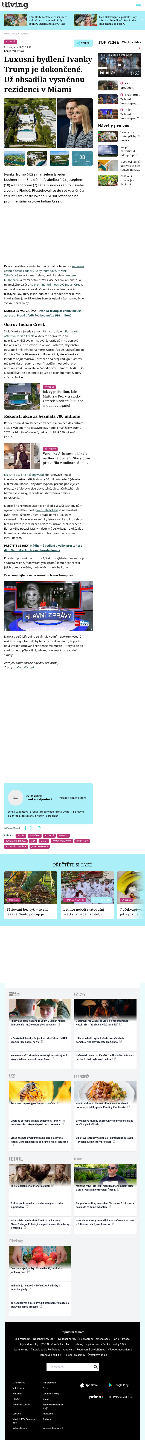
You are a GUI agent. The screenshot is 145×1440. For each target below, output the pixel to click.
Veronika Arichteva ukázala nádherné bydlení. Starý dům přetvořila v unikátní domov (66, 458)
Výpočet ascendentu (120, 1349)
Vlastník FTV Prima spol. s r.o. (25, 1421)
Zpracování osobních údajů (53, 1406)
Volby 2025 (119, 1344)
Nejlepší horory (67, 1339)
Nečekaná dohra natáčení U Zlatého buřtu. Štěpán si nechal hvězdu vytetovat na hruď (105, 1057)
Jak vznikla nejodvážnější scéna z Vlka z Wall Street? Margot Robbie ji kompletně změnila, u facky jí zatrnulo (40, 1224)
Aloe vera (68, 1349)
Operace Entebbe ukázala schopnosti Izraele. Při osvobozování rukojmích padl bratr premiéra (38, 1122)
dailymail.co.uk (24, 667)
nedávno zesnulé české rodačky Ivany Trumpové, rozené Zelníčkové (44, 270)
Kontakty (47, 1399)
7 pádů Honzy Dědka (98, 1344)
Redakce (47, 1419)
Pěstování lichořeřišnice (91, 1349)
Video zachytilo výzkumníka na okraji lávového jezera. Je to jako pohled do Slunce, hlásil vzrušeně (39, 1139)
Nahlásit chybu (20, 1428)
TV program (86, 1339)
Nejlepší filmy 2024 (44, 1339)
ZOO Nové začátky (52, 1344)
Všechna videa (131, 42)
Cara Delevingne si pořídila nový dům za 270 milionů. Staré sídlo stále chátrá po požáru (118, 20)
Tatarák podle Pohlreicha (45, 1349)
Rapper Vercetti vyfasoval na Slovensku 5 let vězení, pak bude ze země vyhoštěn (105, 1205)
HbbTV (16, 1399)
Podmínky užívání (21, 1404)
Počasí (126, 1339)
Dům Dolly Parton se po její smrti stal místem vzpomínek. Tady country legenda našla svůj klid (48, 20)
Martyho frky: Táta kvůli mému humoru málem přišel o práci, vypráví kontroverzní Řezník (105, 1188)
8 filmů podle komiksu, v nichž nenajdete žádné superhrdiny (37, 1205)
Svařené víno (20, 1349)
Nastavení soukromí (53, 1428)
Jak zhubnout (22, 1339)
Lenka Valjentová (14, 50)
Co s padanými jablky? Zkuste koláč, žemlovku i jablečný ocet (37, 1270)
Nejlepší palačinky (74, 1354)
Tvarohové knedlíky (49, 1354)
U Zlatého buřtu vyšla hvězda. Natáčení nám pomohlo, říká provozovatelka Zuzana (100, 1040)
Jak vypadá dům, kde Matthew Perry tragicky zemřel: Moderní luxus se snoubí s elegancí (63, 398)
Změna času (102, 1339)
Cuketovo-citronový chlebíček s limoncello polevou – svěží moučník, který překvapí (104, 1139)
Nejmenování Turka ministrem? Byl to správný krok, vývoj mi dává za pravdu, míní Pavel (39, 1057)
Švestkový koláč (97, 1354)
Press (45, 1388)
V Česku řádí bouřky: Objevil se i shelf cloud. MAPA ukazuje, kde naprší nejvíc (39, 1040)
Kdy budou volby (29, 1344)
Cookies (17, 1413)
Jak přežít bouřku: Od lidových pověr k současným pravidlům (130, 155)
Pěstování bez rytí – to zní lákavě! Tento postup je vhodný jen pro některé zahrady (27, 911)
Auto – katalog (74, 1344)
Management (49, 1382)
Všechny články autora (72, 797)
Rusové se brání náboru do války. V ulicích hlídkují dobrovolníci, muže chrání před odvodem (38, 1022)
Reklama (17, 1393)
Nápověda (48, 1413)
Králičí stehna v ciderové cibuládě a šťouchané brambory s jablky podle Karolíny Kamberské (102, 1105)
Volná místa (18, 1388)
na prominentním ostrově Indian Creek (56, 285)
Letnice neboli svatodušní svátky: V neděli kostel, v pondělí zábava (83, 911)
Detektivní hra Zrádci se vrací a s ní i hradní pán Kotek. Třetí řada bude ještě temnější (102, 1022)
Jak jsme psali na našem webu (24, 475)
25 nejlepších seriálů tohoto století (30, 1186)
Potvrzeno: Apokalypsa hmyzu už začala (33, 1103)
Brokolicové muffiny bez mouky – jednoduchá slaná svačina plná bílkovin (104, 1122)
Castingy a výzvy (51, 1393)
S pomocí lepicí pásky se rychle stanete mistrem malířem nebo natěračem (130, 169)
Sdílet (83, 44)
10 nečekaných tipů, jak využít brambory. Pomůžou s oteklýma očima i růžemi (40, 1305)
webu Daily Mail (47, 510)
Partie (116, 1339)
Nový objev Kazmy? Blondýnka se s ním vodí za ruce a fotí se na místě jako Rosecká (105, 1222)
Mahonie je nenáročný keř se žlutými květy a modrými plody (35, 1287)
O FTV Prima (19, 1382)
